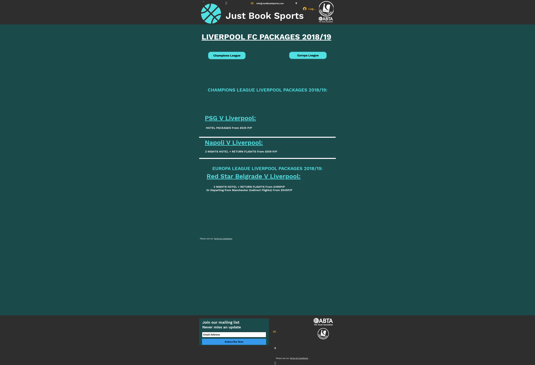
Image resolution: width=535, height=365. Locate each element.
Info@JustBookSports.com (270, 3)
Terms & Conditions (223, 238)
